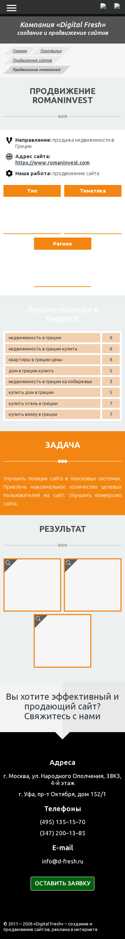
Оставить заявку (62, 883)
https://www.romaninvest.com (52, 162)
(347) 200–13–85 (62, 833)
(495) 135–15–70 (62, 821)
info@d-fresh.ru (62, 861)
